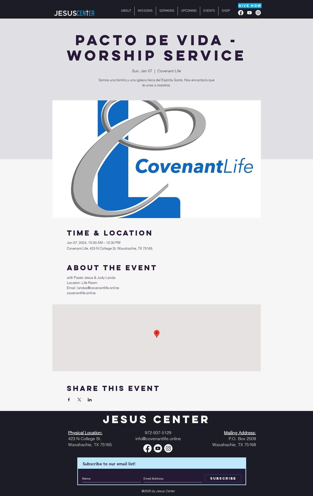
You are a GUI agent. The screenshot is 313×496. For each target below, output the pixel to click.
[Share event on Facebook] (69, 399)
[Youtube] (249, 12)
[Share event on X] (79, 399)
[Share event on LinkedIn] (90, 399)
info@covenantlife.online (158, 438)
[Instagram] (258, 12)
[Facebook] (240, 12)
